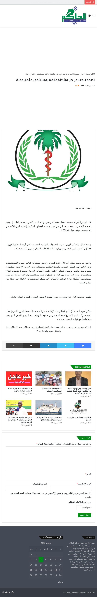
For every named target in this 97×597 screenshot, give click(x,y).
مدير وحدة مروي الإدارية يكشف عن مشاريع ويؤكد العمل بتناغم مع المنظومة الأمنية (79, 391)
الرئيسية (89, 74)
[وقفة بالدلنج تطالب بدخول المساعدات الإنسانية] (48, 378)
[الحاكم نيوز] (74, 15)
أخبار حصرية (79, 74)
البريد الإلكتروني (84, 484)
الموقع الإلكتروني (40, 484)
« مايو (60, 582)
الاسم (88, 474)
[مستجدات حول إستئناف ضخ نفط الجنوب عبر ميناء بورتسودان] (48, 407)
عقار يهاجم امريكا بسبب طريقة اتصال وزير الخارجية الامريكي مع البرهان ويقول (20, 419)
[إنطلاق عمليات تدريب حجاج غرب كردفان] (78, 407)
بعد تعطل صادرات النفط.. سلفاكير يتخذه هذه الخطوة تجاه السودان (56, 2)
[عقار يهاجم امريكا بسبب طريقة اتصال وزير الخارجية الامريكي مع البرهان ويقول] (19, 407)
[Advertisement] (48, 47)
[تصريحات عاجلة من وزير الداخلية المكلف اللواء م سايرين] (19, 378)
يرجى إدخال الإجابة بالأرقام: (79, 502)
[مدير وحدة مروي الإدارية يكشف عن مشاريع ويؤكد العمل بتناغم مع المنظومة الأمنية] (78, 378)
